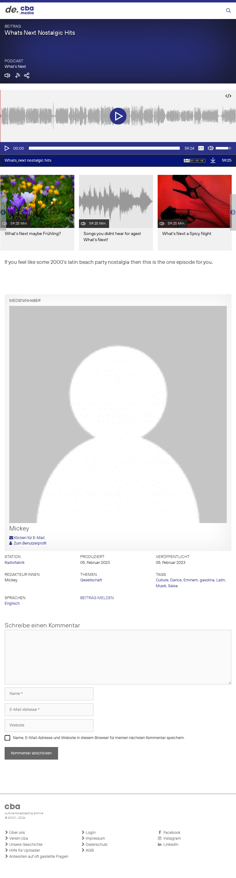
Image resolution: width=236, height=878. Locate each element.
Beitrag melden (97, 598)
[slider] (104, 148)
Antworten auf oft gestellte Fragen (38, 857)
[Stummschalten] (211, 148)
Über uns (16, 833)
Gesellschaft (91, 580)
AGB (89, 851)
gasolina (207, 580)
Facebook (171, 833)
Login (90, 833)
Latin (220, 580)
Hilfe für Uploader (24, 851)
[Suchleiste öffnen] (228, 10)
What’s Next (15, 67)
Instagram (171, 839)
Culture (162, 580)
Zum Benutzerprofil (29, 543)
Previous (3, 213)
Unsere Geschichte (25, 845)
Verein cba (18, 839)
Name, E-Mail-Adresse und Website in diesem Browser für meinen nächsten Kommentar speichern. (99, 738)
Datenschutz (96, 845)
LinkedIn (170, 845)
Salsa (173, 586)
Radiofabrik (15, 563)
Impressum (95, 839)
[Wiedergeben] (6, 148)
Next (233, 213)
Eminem (190, 580)
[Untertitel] (201, 148)
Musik (161, 586)
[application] (118, 148)
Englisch (12, 604)
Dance (176, 580)
